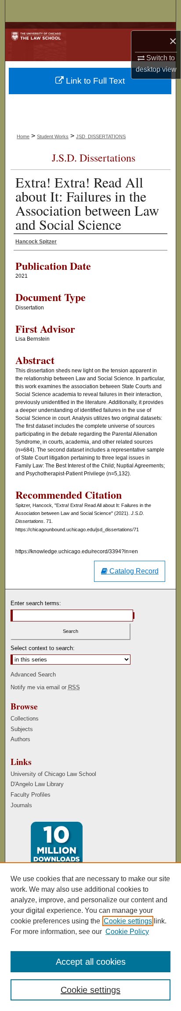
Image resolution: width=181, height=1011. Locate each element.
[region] (90, 936)
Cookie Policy (127, 931)
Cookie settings (128, 921)
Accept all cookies (91, 962)
